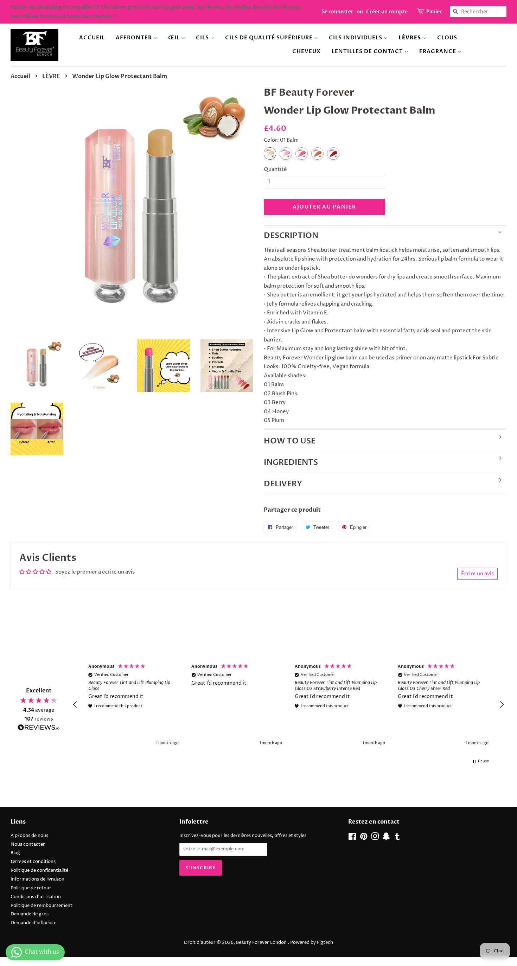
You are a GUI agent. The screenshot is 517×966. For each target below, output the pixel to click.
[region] (288, 704)
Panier (434, 11)
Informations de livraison (37, 879)
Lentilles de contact (368, 51)
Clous (447, 37)
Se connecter (337, 11)
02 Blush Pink (286, 153)
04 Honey (317, 153)
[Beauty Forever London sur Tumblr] (397, 838)
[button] (75, 704)
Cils (203, 37)
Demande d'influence (33, 923)
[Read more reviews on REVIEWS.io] (39, 729)
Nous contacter (28, 844)
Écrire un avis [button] (477, 573)
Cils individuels (356, 37)
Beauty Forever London (262, 943)
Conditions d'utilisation (36, 897)
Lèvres (410, 37)
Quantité (275, 169)
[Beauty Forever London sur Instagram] (375, 838)
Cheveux (306, 51)
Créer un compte (387, 11)
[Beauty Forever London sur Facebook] (352, 838)
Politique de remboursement (41, 906)
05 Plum (333, 153)
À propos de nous (29, 836)
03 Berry (301, 153)
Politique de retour (31, 888)
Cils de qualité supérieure (269, 37)
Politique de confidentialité (39, 871)
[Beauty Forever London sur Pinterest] (364, 838)
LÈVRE (51, 76)
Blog (15, 853)
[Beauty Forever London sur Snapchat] (386, 838)
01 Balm (270, 153)
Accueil (92, 37)
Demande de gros (30, 914)
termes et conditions (33, 862)
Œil (174, 37)
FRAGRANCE (438, 51)
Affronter (134, 37)
